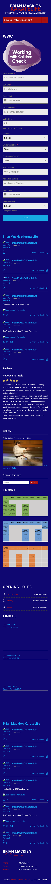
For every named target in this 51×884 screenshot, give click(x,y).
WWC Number (8, 168)
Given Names (9, 74)
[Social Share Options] (46, 253)
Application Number (10, 179)
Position (6, 134)
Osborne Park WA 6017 (12, 689)
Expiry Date (8, 190)
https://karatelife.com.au (28, 870)
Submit (26, 218)
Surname (7, 85)
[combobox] (25, 138)
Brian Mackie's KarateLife (20, 236)
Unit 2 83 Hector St (10, 686)
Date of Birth (8, 96)
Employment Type (10, 145)
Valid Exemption (9, 202)
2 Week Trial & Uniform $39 (18, 20)
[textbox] (23, 138)
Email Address (9, 108)
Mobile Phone (9, 119)
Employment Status (11, 156)
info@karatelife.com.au (28, 866)
